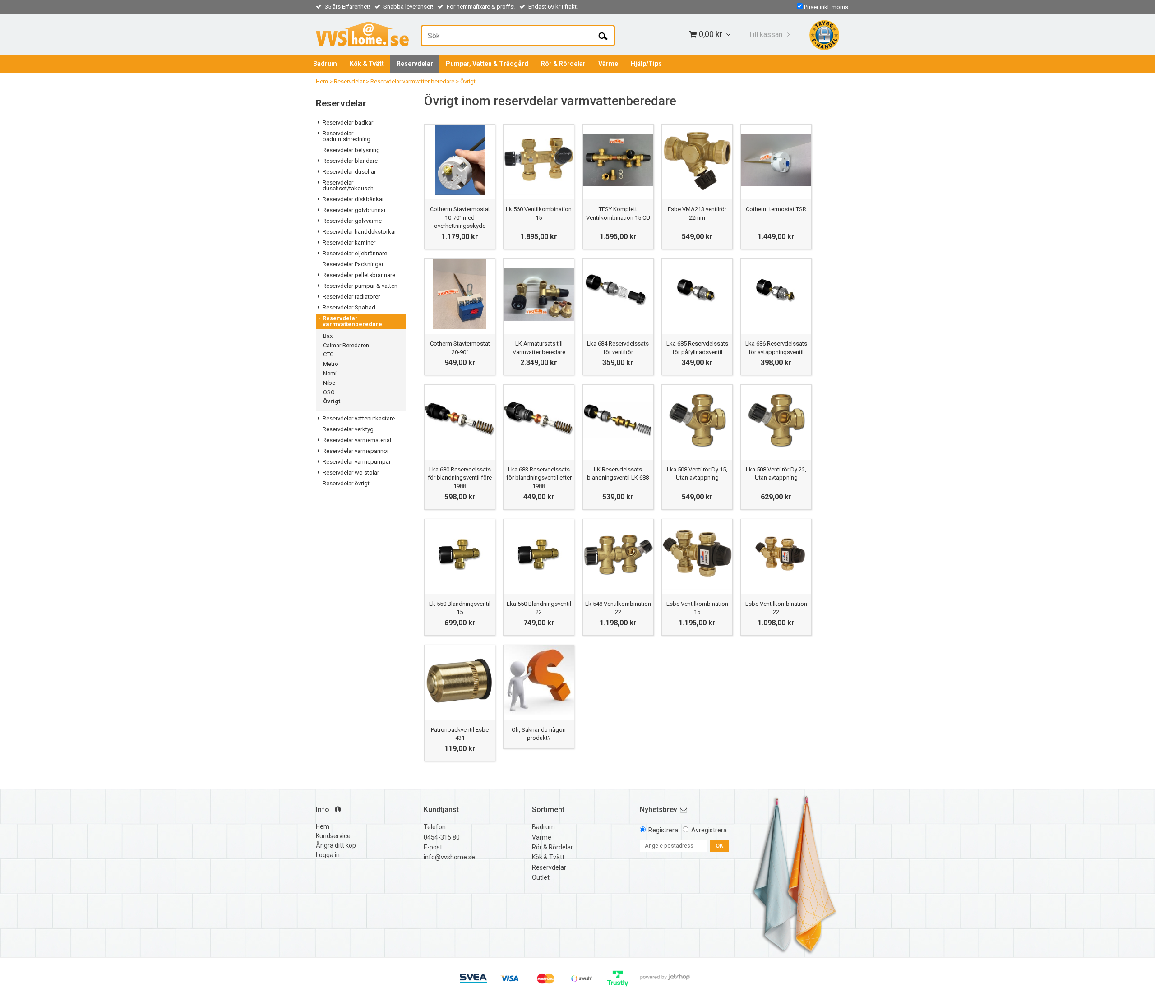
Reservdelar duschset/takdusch (348, 185)
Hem (322, 81)
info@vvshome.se (449, 857)
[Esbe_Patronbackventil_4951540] (460, 680)
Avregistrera (709, 830)
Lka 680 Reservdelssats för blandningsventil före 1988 (460, 477)
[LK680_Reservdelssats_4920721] (460, 420)
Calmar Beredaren (346, 345)
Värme (608, 63)
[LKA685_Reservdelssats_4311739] (697, 294)
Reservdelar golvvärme (352, 220)
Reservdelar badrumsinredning (346, 136)
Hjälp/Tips (646, 63)
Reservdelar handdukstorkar (359, 231)
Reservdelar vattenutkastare (359, 418)
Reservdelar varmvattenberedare (412, 81)
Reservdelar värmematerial (357, 440)
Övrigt (468, 81)
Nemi (330, 373)
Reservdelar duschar (349, 171)
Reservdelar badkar (348, 122)
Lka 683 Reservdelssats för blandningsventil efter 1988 (539, 477)
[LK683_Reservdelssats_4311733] (618, 294)
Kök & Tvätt (367, 63)
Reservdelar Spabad (349, 307)
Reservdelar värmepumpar (357, 461)
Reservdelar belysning (351, 150)
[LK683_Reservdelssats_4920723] (539, 420)
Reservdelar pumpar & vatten (360, 285)
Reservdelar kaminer (349, 242)
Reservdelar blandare (350, 160)
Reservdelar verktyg (348, 429)
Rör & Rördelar (563, 63)
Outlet (541, 877)
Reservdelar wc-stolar (351, 472)
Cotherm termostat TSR (776, 209)
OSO (329, 392)
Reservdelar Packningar (353, 264)
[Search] (603, 35)
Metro (330, 363)
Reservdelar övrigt (346, 483)
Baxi (328, 335)
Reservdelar (415, 63)
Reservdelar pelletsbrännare (359, 275)
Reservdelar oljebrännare (355, 253)
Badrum (325, 63)
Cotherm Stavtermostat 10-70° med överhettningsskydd (460, 217)
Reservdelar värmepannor (356, 451)
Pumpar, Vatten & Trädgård (487, 63)
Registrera (663, 830)
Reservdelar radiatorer (351, 296)
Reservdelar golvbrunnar (354, 210)
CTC (328, 354)
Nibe (329, 382)
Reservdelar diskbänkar (353, 199)
